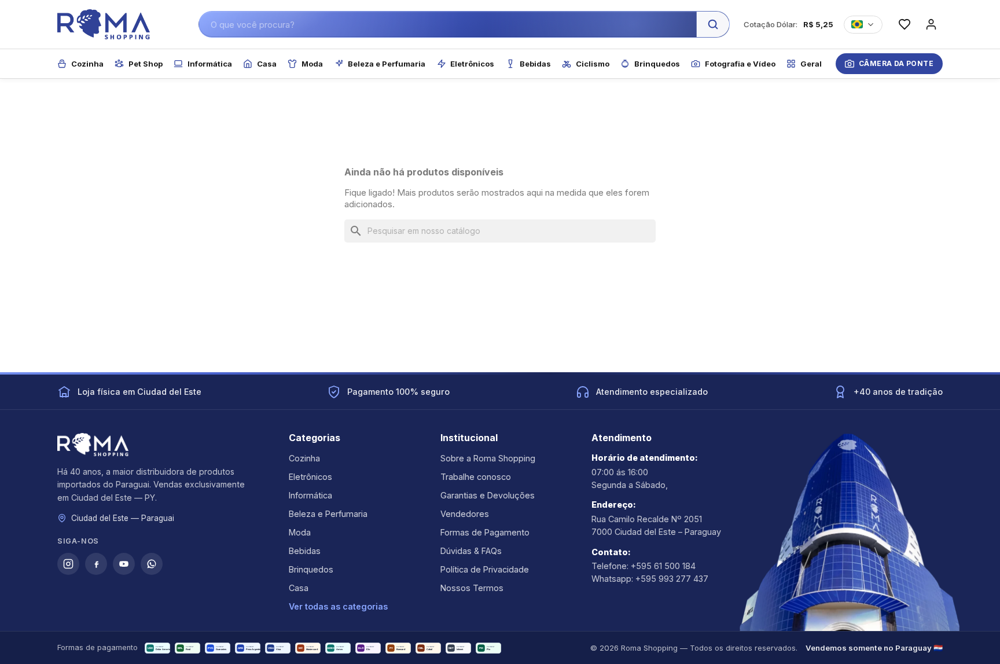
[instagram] (68, 564)
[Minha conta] (931, 24)
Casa (298, 588)
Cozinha (304, 458)
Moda (300, 532)
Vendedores (464, 514)
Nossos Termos (471, 588)
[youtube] (124, 564)
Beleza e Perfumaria (328, 514)
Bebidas (305, 551)
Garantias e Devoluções (487, 495)
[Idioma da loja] (863, 25)
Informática (310, 495)
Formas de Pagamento (485, 532)
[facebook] (96, 564)
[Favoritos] (904, 24)
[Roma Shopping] (103, 24)
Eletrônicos (310, 477)
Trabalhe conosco (475, 477)
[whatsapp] (152, 564)
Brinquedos (311, 569)
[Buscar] (713, 24)
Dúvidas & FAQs (471, 551)
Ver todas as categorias (338, 606)
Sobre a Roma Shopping (487, 458)
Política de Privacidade (484, 569)
